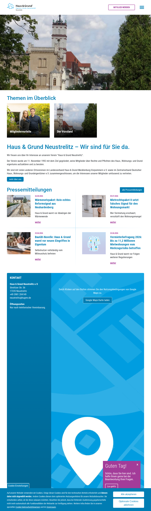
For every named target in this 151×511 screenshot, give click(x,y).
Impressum (51, 507)
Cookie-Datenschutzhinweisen (28, 507)
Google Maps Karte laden (98, 300)
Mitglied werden (121, 7)
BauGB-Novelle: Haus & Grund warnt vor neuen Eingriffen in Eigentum (53, 240)
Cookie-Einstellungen (18, 485)
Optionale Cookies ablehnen (128, 503)
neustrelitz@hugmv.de (20, 297)
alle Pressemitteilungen (132, 190)
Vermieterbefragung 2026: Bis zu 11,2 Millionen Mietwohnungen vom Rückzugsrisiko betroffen (126, 242)
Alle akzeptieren (128, 494)
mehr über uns (15, 179)
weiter (38, 222)
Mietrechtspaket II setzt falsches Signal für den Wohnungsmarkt (124, 203)
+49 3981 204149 (18, 294)
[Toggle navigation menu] (142, 7)
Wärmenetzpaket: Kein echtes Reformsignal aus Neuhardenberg (52, 203)
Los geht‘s (111, 486)
